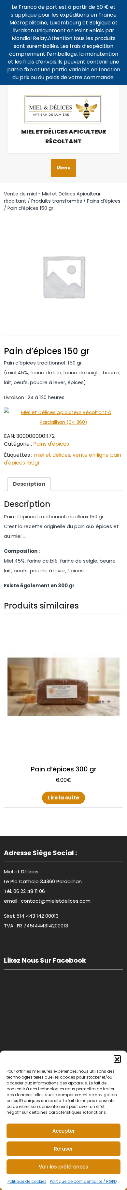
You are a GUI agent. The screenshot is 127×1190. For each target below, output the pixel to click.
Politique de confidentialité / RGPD (83, 1181)
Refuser (63, 1148)
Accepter (63, 1130)
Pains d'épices (103, 201)
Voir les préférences (63, 1166)
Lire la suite (63, 797)
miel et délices (52, 455)
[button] (117, 1058)
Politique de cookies (27, 1181)
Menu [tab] (63, 168)
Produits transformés (56, 201)
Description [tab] (29, 484)
